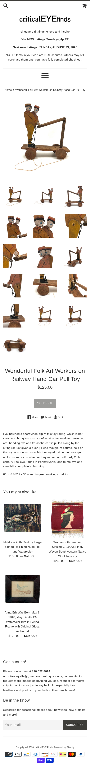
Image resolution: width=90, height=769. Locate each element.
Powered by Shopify (64, 747)
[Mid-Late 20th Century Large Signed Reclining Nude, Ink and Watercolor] (22, 518)
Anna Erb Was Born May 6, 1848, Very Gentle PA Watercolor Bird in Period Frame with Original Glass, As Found (22, 622)
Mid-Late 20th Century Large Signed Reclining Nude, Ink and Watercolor (22, 546)
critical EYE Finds (44, 747)
